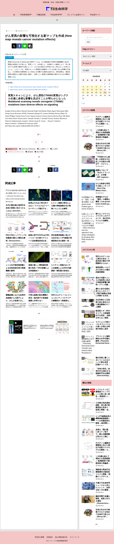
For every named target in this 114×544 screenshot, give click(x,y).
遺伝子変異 (40, 152)
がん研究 (55, 149)
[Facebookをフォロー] (55, 169)
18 (88, 92)
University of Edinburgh (28, 149)
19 (92, 92)
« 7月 (83, 103)
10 (83, 89)
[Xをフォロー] (50, 169)
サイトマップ (74, 537)
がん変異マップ (44, 149)
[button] (30, 45)
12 (92, 89)
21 (101, 92)
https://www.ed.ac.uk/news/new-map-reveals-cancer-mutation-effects (34, 87)
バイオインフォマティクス (16, 152)
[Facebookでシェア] (19, 45)
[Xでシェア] (14, 45)
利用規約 (50, 537)
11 (88, 89)
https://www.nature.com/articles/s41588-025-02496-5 (28, 89)
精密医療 (30, 152)
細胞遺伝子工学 (12, 149)
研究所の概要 (39, 537)
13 (96, 89)
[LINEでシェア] (24, 45)
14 (101, 89)
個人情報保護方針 (61, 537)
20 (96, 92)
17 (83, 92)
